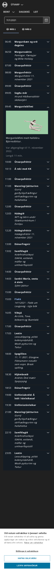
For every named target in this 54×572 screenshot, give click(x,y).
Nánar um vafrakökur (33, 543)
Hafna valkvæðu (27, 558)
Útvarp (15, 4)
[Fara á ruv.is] (4, 4)
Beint (6, 11)
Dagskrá (24, 11)
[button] (27, 44)
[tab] (11, 29)
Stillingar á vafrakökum (27, 551)
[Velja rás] (13, 12)
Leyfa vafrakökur (27, 566)
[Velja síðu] (22, 5)
